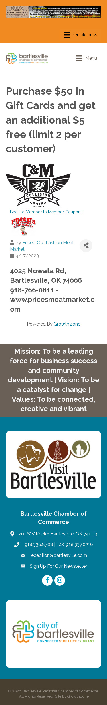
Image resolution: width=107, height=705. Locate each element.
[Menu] (80, 35)
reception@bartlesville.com (58, 555)
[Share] (86, 245)
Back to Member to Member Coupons (46, 211)
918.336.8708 (38, 544)
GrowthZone (67, 324)
